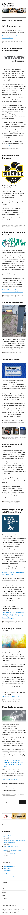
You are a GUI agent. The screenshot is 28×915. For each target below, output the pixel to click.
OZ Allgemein (23, 437)
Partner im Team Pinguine (10, 156)
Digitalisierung (5, 502)
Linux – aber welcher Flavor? (11, 846)
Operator (6, 794)
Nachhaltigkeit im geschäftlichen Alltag (13, 511)
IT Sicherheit (12, 502)
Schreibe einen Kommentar (14, 149)
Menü (23, 4)
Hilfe (3, 895)
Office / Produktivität (9, 872)
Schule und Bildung (9, 875)
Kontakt (4, 898)
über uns (4, 902)
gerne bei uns (12, 145)
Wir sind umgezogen (12, 26)
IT (2, 885)
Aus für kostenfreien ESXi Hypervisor (12, 49)
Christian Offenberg (8, 41)
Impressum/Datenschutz (9, 905)
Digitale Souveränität (9, 866)
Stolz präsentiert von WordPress (9, 912)
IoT (3, 888)
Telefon (4, 892)
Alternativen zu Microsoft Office (12, 850)
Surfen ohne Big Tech (9, 854)
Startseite (4, 882)
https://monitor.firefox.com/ (10, 779)
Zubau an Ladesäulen (12, 302)
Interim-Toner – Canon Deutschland (12, 696)
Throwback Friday (11, 359)
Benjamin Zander (8, 148)
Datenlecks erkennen (12, 707)
